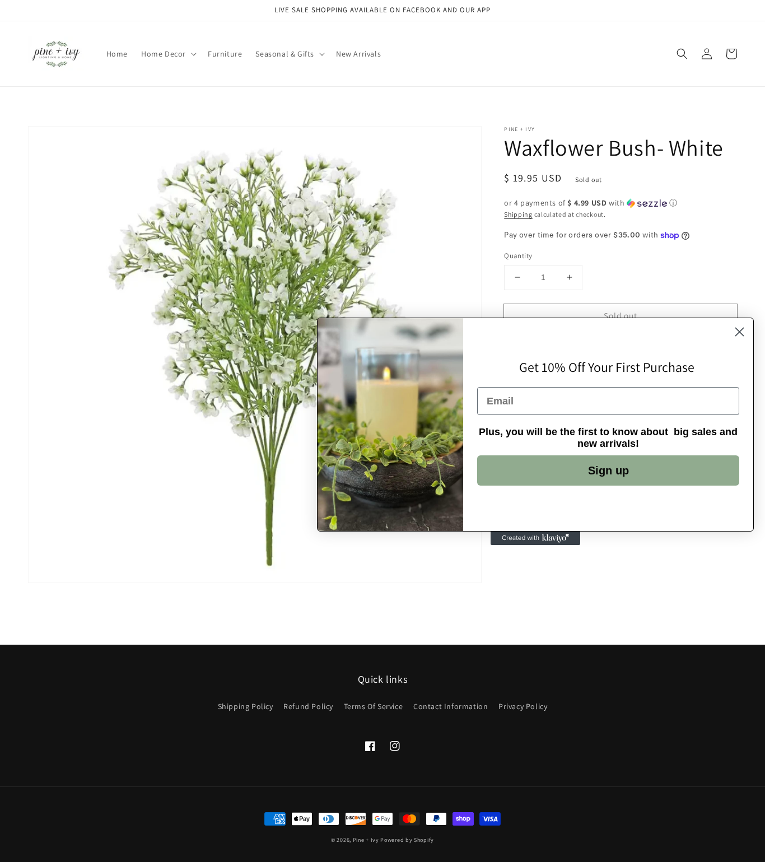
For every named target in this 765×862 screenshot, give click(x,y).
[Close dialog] (739, 332)
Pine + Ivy (366, 840)
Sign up (608, 470)
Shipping (518, 214)
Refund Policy (308, 706)
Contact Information (450, 706)
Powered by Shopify (407, 840)
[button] (682, 53)
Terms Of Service (373, 706)
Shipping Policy (245, 706)
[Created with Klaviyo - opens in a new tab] (535, 538)
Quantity (518, 255)
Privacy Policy (522, 706)
